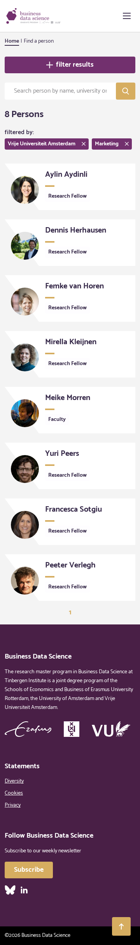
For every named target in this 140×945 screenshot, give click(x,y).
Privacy (13, 805)
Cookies (14, 793)
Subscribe (29, 870)
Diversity (14, 781)
